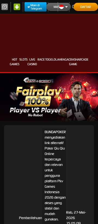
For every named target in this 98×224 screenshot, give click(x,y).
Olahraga (61, 59)
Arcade (83, 59)
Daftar (85, 7)
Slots (23, 59)
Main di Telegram (36, 6)
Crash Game (73, 62)
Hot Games (14, 62)
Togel (49, 59)
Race (41, 59)
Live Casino (32, 62)
